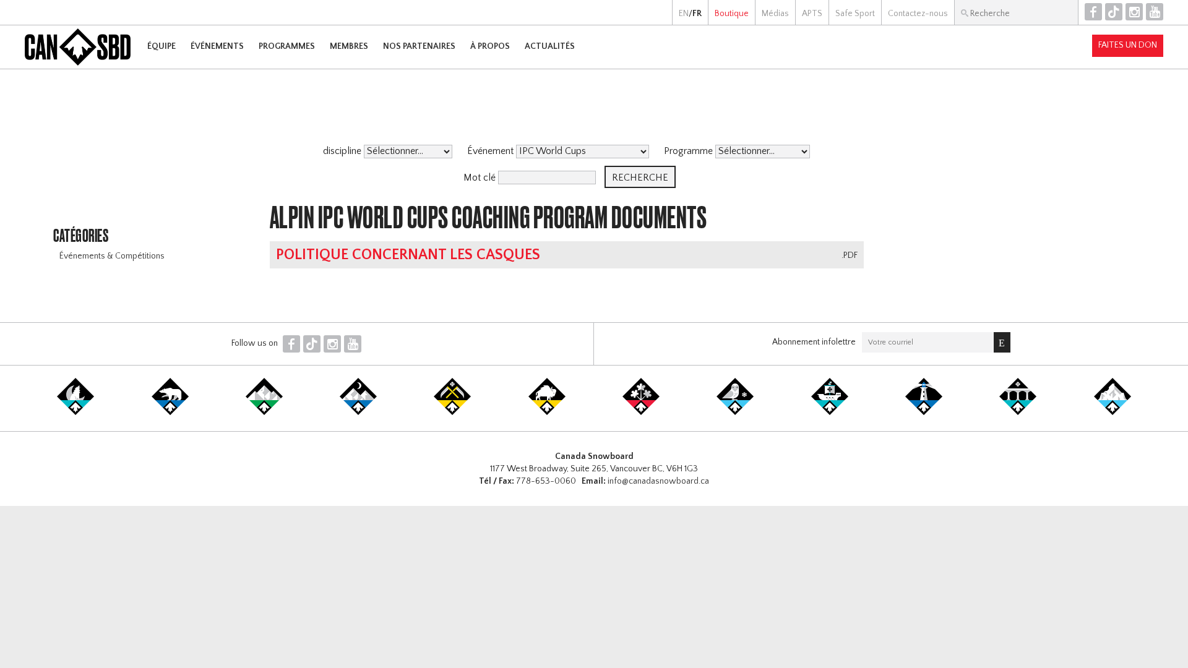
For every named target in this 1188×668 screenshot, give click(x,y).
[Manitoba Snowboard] (547, 412)
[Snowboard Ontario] (641, 412)
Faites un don (1127, 45)
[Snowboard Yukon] (75, 412)
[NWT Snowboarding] (170, 412)
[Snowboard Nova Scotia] (923, 412)
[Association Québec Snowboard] (735, 412)
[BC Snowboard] (264, 412)
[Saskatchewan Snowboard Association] (452, 412)
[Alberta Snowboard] (358, 412)
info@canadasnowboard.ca (658, 481)
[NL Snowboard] (1112, 412)
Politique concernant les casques (408, 255)
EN (684, 14)
